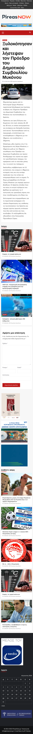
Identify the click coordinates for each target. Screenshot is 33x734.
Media (14, 5)
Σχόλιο (5, 343)
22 (25, 694)
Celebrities (20, 5)
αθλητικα (5, 527)
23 (29, 694)
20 (16, 694)
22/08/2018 (7, 81)
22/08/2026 (6, 256)
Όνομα (5, 367)
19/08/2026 (6, 290)
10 (3, 690)
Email (19, 367)
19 (12, 694)
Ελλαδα (5, 40)
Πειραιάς (12, 1)
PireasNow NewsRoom (17, 81)
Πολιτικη (5, 620)
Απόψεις (21, 3)
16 (29, 690)
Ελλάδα (18, 1)
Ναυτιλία (23, 1)
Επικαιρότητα (5, 1)
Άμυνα (6, 3)
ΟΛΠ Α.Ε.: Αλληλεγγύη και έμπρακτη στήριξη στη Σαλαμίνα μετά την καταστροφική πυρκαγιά (14, 286)
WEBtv (25, 5)
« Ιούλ (3, 706)
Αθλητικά (9, 5)
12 (12, 690)
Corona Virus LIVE (15, 7)
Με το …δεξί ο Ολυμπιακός (10, 564)
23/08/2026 (6, 503)
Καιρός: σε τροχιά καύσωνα (11, 254)
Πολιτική (29, 1)
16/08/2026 (6, 323)
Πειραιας (5, 493)
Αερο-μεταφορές (13, 3)
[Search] (30, 32)
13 (16, 690)
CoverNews (18, 731)
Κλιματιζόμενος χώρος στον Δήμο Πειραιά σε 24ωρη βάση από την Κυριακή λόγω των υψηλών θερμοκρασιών (16, 499)
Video (22, 7)
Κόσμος (27, 3)
